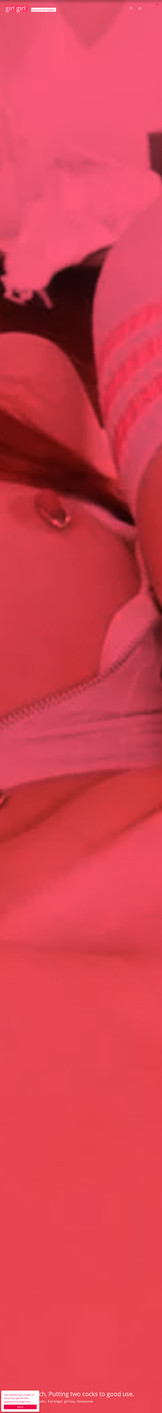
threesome (85, 1401)
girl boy (69, 1401)
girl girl (15, 8)
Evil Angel (55, 1401)
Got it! (20, 1407)
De (157, 4)
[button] (131, 8)
